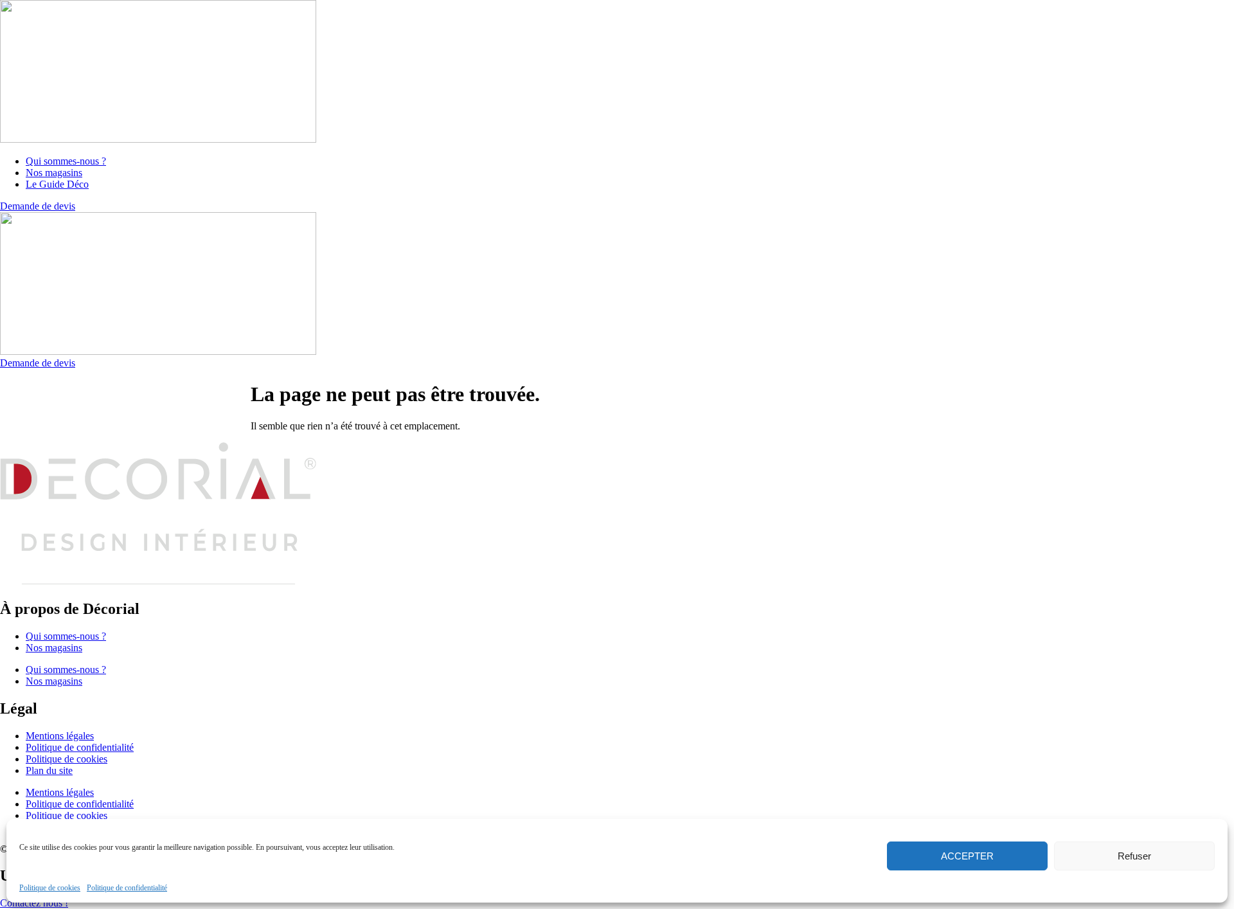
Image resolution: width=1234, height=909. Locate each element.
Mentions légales (60, 735)
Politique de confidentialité (127, 887)
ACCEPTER (967, 856)
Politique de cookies (49, 887)
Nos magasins (54, 647)
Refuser (1134, 856)
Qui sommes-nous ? (66, 636)
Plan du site (49, 770)
